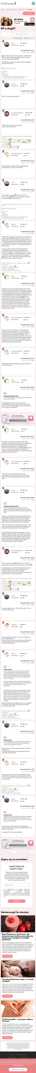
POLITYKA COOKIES (12, 1057)
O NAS (11, 1054)
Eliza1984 (14, 624)
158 (22, 34)
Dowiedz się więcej (18, 1065)
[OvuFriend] (8, 5)
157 (19, 34)
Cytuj (23, 52)
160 (27, 34)
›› (32, 34)
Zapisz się (17, 901)
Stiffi (12, 43)
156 (16, 34)
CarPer (13, 84)
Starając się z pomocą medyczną (15, 9)
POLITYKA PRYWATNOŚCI (20, 1054)
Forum (2, 9)
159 (24, 34)
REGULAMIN (23, 1057)
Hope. (13, 276)
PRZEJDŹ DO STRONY (18, 1069)
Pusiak (13, 224)
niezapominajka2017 (17, 113)
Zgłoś (32, 52)
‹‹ (11, 34)
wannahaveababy (16, 153)
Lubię (27, 52)
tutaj (5, 896)
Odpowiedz (29, 13)
